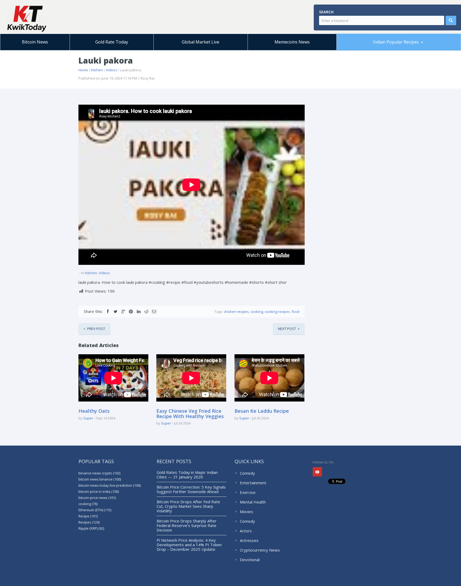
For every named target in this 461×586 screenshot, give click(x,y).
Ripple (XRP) (91, 528)
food (295, 311)
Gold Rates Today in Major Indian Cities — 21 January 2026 (187, 474)
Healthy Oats (94, 411)
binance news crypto (99, 473)
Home (83, 70)
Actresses (249, 540)
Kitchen (97, 70)
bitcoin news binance (99, 479)
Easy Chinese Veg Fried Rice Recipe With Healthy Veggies (190, 413)
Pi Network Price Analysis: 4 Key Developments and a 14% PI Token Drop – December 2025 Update (189, 544)
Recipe (88, 516)
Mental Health (253, 502)
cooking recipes (277, 311)
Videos (111, 70)
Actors (246, 530)
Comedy (247, 473)
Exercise (248, 492)
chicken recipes (236, 311)
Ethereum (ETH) (94, 510)
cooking (257, 311)
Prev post (96, 328)
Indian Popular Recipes (396, 42)
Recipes (89, 522)
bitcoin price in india (98, 491)
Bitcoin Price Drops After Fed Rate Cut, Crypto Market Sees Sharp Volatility (188, 506)
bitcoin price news (97, 497)
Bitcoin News (35, 42)
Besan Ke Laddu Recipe (368, 49)
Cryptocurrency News (260, 550)
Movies (246, 511)
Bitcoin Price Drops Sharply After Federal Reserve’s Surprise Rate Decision (187, 525)
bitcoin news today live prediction (109, 485)
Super (88, 418)
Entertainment (253, 482)
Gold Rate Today (111, 42)
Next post (287, 328)
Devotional (250, 559)
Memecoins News (292, 42)
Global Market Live (200, 42)
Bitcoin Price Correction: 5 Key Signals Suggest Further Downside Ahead (191, 489)
